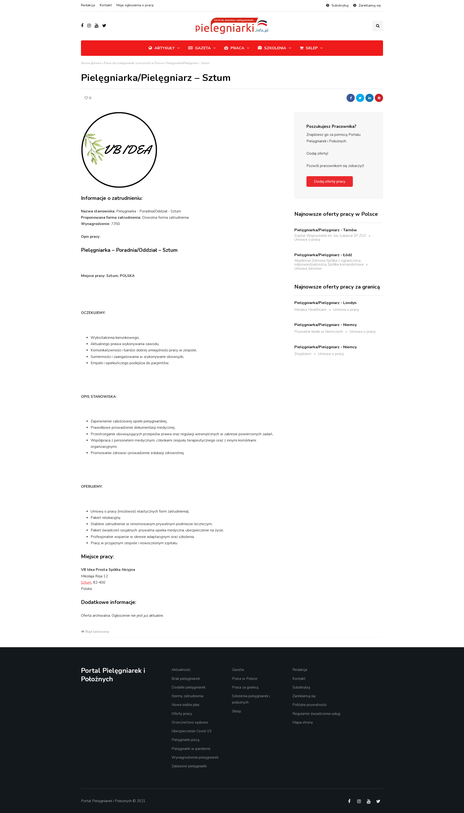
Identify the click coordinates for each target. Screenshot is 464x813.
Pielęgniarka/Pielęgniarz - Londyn (325, 302)
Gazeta (203, 48)
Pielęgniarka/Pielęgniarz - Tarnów (325, 229)
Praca (237, 48)
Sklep (312, 48)
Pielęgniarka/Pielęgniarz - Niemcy (325, 324)
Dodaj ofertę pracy (329, 181)
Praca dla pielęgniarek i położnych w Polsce (134, 63)
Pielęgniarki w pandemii (191, 748)
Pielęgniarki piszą (185, 739)
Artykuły (164, 48)
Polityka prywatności (309, 704)
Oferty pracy (182, 713)
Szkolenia (275, 48)
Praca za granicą (245, 687)
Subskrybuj (340, 5)
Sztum (86, 582)
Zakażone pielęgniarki (189, 766)
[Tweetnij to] (360, 98)
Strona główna (91, 63)
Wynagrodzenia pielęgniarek (195, 757)
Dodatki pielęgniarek (188, 687)
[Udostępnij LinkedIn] (369, 98)
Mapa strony (302, 722)
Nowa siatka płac (186, 704)
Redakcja (88, 5)
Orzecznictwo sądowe (190, 722)
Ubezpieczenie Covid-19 (191, 731)
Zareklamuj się (370, 5)
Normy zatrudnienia (187, 696)
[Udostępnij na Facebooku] (351, 98)
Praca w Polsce (244, 678)
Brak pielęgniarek (186, 678)
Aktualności (181, 669)
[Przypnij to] (379, 98)
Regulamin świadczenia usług (316, 713)
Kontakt (106, 5)
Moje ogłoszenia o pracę (134, 5)
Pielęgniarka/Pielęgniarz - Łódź (323, 254)
